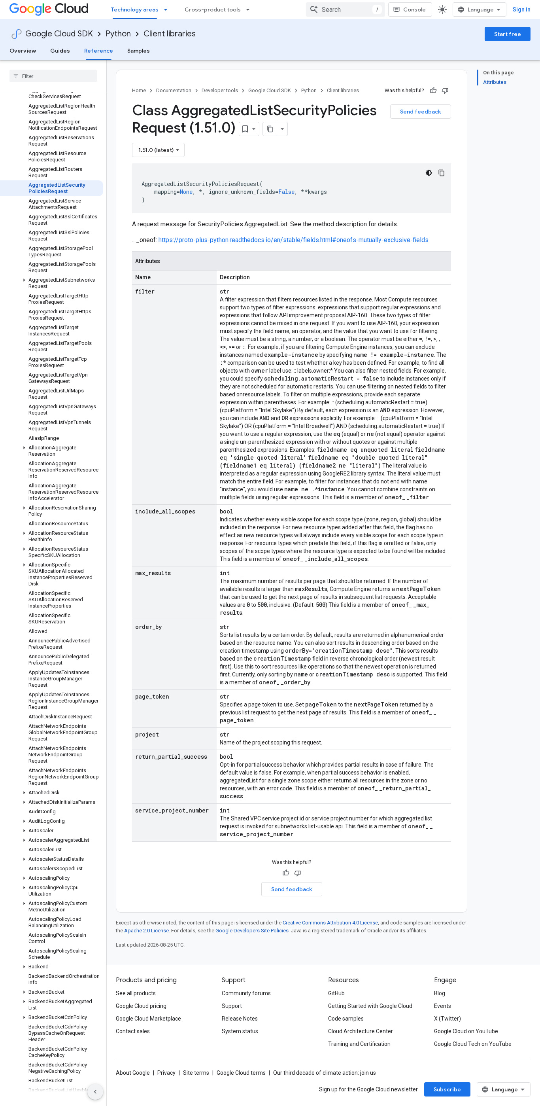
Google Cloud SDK (59, 34)
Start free (507, 34)
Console (414, 9)
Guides (60, 50)
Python (118, 34)
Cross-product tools (213, 9)
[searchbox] (53, 76)
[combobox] (345, 9)
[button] (51, 283)
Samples (138, 50)
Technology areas (135, 9)
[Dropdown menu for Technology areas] (168, 9)
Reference (98, 50)
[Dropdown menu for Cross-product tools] (250, 9)
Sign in (522, 9)
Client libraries (169, 34)
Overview (22, 50)
